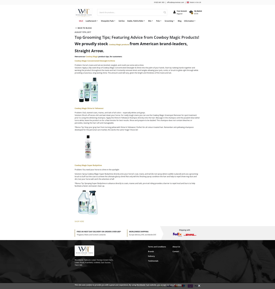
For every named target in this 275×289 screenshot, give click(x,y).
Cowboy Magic (92, 56)
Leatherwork (91, 21)
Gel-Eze (122, 21)
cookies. (178, 285)
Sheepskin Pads (107, 21)
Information (189, 21)
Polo (158, 21)
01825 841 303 (159, 2)
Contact (176, 251)
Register (180, 14)
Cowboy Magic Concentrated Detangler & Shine (95, 61)
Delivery (151, 256)
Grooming (169, 21)
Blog (179, 21)
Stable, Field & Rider (135, 21)
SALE (81, 21)
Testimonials (153, 261)
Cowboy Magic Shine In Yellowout (89, 108)
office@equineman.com (175, 2)
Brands (151, 251)
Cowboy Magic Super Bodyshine (88, 165)
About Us (176, 247)
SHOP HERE (79, 221)
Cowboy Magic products (119, 44)
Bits (149, 21)
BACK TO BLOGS (85, 28)
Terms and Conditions (157, 247)
